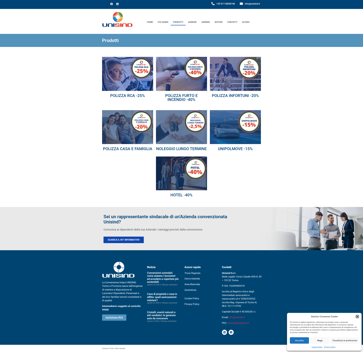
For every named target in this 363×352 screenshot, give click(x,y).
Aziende (205, 22)
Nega (320, 340)
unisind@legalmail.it (238, 323)
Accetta (299, 340)
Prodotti (178, 22)
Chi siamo (163, 22)
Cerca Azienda (192, 278)
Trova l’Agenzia (192, 273)
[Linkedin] (117, 4)
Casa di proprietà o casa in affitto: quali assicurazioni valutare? (162, 297)
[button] (357, 316)
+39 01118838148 (225, 3)
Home (150, 22)
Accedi (245, 22)
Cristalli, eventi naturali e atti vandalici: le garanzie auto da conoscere (161, 315)
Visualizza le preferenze (344, 340)
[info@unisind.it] (241, 3)
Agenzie (192, 22)
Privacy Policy (330, 347)
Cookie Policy (317, 347)
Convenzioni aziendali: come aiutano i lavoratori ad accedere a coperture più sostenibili (163, 277)
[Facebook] (111, 4)
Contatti (232, 22)
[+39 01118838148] (213, 3)
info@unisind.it (252, 3)
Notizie (218, 22)
